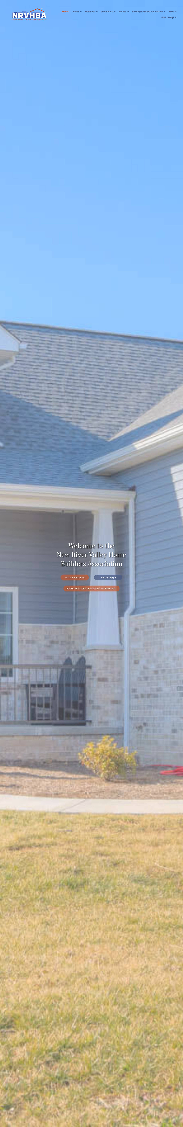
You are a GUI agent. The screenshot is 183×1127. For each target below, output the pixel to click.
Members (90, 11)
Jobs (171, 11)
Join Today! (167, 17)
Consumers (107, 11)
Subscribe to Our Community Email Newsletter (91, 588)
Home (65, 11)
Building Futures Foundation (147, 11)
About (75, 11)
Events (122, 11)
